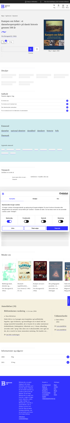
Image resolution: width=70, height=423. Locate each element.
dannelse (5, 131)
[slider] (54, 36)
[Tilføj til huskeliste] (36, 49)
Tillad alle (57, 228)
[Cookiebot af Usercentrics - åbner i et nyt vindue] (60, 194)
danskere (41, 131)
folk (57, 131)
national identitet (18, 131)
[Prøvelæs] (30, 49)
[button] (35, 357)
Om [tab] (58, 198)
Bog (4, 41)
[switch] (26, 221)
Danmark (5, 135)
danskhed (31, 131)
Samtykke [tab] (12, 198)
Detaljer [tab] (35, 198)
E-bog (10, 42)
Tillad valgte (35, 228)
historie (50, 131)
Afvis (12, 228)
